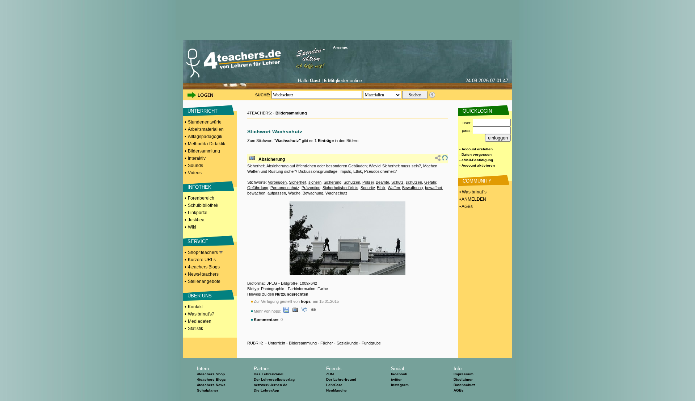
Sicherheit (297, 182)
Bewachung (313, 193)
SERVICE (198, 241)
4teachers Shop (211, 374)
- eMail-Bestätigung (476, 160)
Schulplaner (207, 390)
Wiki (192, 227)
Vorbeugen (277, 182)
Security (368, 187)
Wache (294, 193)
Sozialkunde (347, 343)
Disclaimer (463, 379)
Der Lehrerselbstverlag (274, 379)
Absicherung (271, 159)
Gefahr (430, 182)
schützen (414, 182)
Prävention (311, 187)
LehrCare (334, 385)
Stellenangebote (204, 281)
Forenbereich (201, 198)
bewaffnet (433, 187)
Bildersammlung (204, 151)
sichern (314, 182)
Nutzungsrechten (291, 294)
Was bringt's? (201, 314)
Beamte (382, 182)
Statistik (195, 328)
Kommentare (266, 319)
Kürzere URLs (202, 259)
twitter (396, 379)
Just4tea (196, 219)
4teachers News (211, 385)
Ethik (381, 187)
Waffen (394, 187)
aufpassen (277, 193)
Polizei (368, 182)
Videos (195, 172)
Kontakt (195, 306)
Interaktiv (197, 158)
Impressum (463, 374)
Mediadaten (199, 321)
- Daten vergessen (475, 154)
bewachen (256, 193)
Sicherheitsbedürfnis (340, 187)
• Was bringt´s (472, 192)
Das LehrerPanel (268, 374)
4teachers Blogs (204, 267)
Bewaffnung (412, 187)
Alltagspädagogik (205, 136)
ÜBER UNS (200, 295)
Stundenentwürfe (205, 122)
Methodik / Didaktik (206, 143)
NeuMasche (336, 390)
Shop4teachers (203, 252)
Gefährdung (257, 187)
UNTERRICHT (203, 111)
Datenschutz (464, 385)
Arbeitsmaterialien (206, 129)
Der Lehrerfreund (341, 379)
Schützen (352, 182)
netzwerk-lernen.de (270, 385)
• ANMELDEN (472, 199)
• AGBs (465, 206)
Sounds (195, 165)
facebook (399, 374)
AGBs (459, 390)
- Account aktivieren (477, 165)
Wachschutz (336, 193)
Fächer (326, 343)
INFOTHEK (199, 187)
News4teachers (203, 274)
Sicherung (332, 182)
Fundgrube (371, 343)
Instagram (400, 385)
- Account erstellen (476, 149)
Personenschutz (284, 187)
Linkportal (197, 212)
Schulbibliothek (203, 205)
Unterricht (276, 343)
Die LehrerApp (266, 390)
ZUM (330, 374)
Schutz (397, 182)
